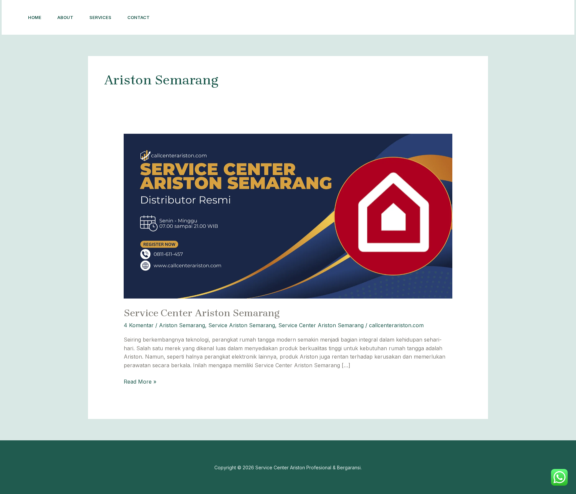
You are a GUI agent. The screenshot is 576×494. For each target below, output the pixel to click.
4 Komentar (139, 325)
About (65, 17)
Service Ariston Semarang (241, 325)
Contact (138, 17)
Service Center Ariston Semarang (202, 313)
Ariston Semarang (182, 325)
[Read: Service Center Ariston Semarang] (288, 215)
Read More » (140, 381)
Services (100, 17)
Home (34, 17)
